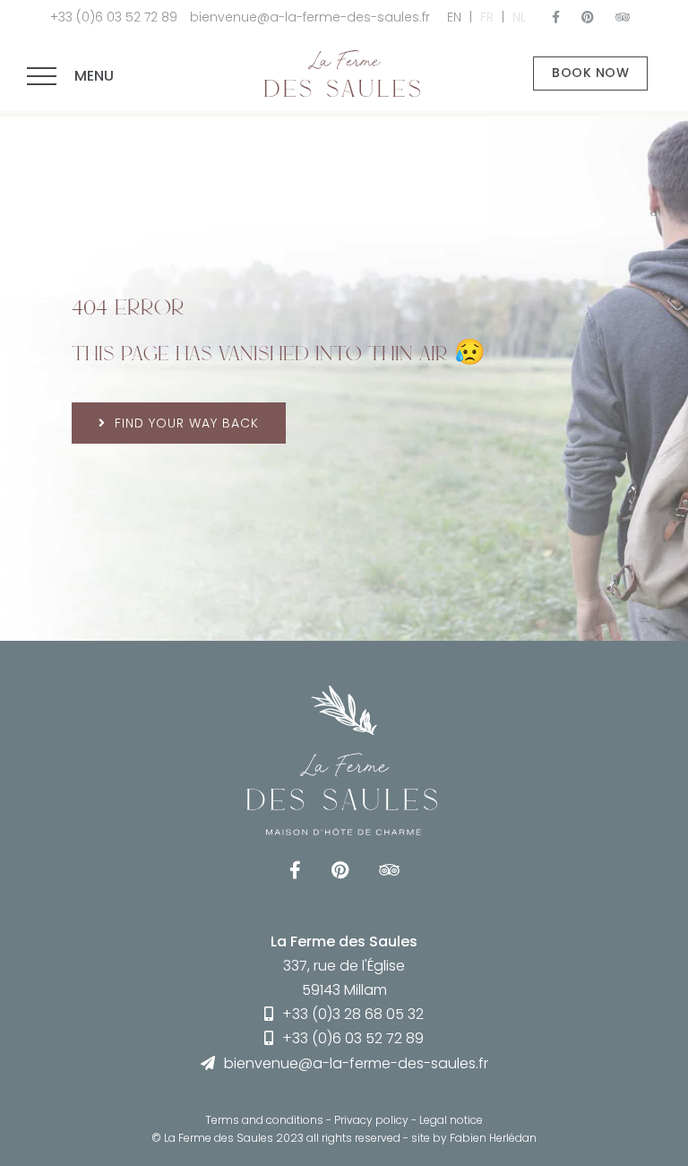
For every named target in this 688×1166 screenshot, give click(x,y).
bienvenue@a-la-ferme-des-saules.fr (310, 17)
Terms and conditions (264, 1119)
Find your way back (187, 423)
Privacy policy (371, 1119)
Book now (590, 73)
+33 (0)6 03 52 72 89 (113, 17)
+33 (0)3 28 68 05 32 (353, 1014)
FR (487, 17)
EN (454, 17)
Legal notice (451, 1119)
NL (519, 17)
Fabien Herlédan (493, 1137)
